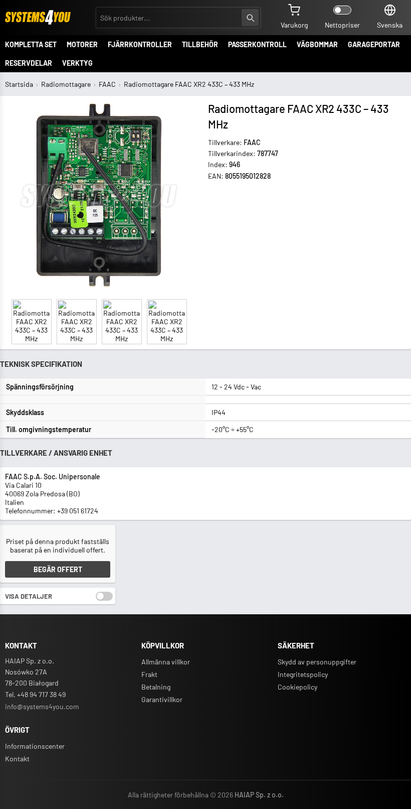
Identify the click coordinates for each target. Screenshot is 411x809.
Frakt (149, 674)
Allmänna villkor (165, 661)
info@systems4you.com (42, 706)
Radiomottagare (66, 84)
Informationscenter (35, 746)
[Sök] (250, 17)
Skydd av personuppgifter (317, 661)
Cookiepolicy (297, 687)
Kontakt (17, 758)
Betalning (155, 687)
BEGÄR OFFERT (58, 569)
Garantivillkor (161, 699)
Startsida (19, 84)
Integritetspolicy (303, 674)
